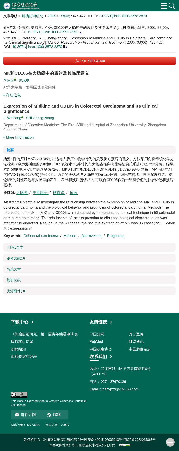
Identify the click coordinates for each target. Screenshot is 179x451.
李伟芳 (8, 80)
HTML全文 (15, 247)
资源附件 (16, 291)
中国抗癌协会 (101, 349)
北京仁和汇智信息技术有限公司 (85, 445)
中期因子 (41, 192)
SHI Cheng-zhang (40, 118)
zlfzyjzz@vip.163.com (120, 389)
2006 (51, 16)
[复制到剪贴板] (80, 32)
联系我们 (98, 356)
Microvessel (92, 236)
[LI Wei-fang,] (22, 117)
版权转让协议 (22, 342)
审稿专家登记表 (24, 357)
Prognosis (115, 236)
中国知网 (97, 334)
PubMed (96, 342)
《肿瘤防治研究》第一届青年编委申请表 (44, 334)
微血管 (59, 192)
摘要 (10, 150)
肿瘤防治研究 (32, 16)
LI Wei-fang (12, 118)
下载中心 (19, 321)
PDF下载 (93, 61)
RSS (57, 415)
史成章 (24, 80)
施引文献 (14, 280)
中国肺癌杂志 (140, 349)
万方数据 (136, 334)
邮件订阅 (28, 415)
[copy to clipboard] (64, 47)
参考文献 (16, 258)
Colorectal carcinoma (41, 236)
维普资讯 (136, 342)
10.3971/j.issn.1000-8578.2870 (123, 16)
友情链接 (98, 321)
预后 (74, 192)
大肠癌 (22, 192)
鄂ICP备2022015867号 (139, 439)
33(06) (65, 16)
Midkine (70, 236)
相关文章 (14, 269)
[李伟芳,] (15, 79)
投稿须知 (18, 349)
